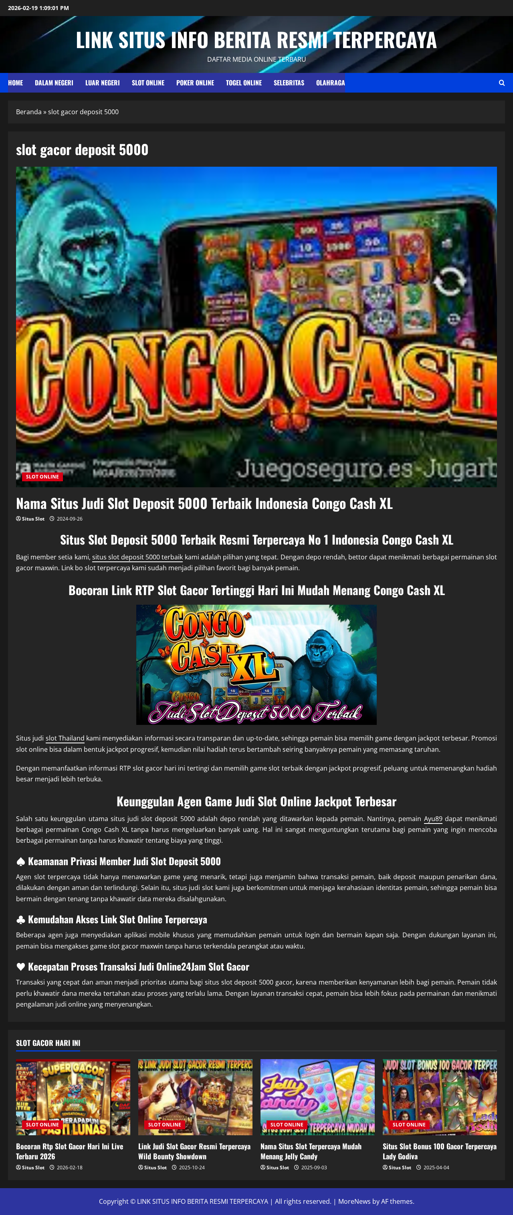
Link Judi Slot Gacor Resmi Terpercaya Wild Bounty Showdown (194, 1151)
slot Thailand (65, 738)
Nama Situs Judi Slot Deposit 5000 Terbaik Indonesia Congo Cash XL (204, 502)
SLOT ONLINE (148, 82)
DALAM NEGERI (54, 82)
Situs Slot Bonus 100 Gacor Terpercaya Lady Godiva (440, 1151)
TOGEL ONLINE (244, 82)
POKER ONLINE (195, 82)
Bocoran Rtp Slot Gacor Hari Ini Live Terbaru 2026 (69, 1151)
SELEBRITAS (289, 82)
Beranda (29, 111)
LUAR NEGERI (102, 82)
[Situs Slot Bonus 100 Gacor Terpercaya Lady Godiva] (440, 1097)
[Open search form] (502, 83)
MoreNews (354, 1201)
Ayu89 (433, 818)
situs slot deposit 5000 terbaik (137, 557)
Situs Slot (33, 518)
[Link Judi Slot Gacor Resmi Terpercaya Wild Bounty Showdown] (195, 1097)
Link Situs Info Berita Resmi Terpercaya (256, 39)
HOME (15, 82)
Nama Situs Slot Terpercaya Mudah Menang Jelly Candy (311, 1151)
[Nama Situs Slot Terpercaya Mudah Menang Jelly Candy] (318, 1097)
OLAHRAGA (330, 82)
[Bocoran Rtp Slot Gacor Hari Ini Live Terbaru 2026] (73, 1097)
